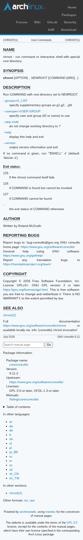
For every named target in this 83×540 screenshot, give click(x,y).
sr (10, 460)
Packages (69, 15)
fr (10, 435)
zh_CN (14, 474)
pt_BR (13, 452)
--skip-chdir (11, 122)
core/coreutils (18, 364)
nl (10, 443)
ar (10, 421)
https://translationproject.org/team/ (27, 264)
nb (11, 439)
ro (10, 456)
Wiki (37, 22)
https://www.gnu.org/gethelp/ (23, 255)
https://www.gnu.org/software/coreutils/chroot (34, 325)
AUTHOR (11, 218)
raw (32, 500)
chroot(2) (9, 315)
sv (10, 465)
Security (70, 22)
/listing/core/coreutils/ (24, 399)
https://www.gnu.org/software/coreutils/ (48, 247)
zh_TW (14, 478)
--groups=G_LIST (15, 100)
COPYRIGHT (15, 274)
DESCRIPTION (16, 87)
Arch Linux (24, 6)
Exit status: (12, 166)
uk (11, 469)
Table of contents (18, 407)
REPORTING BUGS (21, 235)
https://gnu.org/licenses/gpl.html (25, 289)
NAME (9, 49)
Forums (21, 22)
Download (68, 29)
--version (9, 143)
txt (26, 500)
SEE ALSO (13, 308)
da (11, 426)
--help (7, 132)
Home (72, 7)
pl (10, 448)
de (11, 430)
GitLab (52, 22)
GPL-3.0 (72, 522)
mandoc (50, 511)
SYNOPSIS (13, 70)
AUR (51, 29)
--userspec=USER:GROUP (22, 111)
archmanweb (28, 511)
